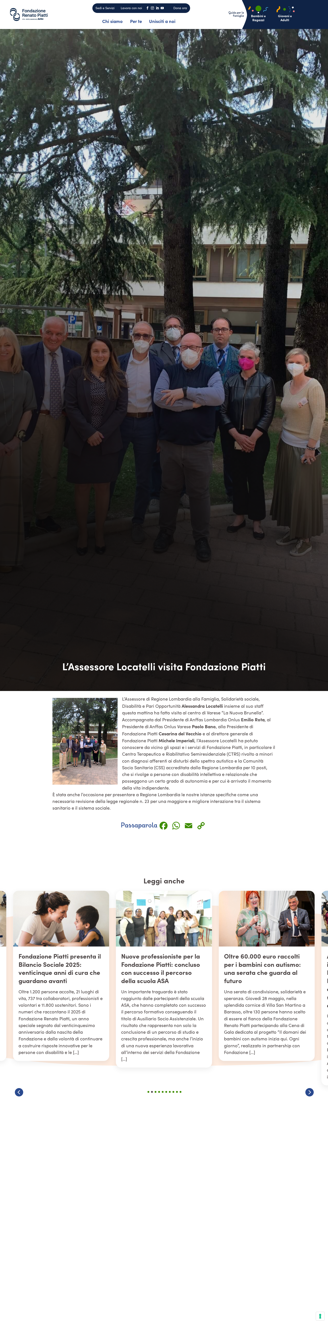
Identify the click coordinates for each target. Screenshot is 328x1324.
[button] (309, 1092)
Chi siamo (112, 21)
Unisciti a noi (162, 21)
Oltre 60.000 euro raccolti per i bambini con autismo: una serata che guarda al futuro (159, 968)
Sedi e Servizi (104, 8)
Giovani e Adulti (285, 18)
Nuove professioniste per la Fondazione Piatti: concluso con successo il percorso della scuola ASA (58, 968)
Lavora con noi (131, 8)
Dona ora (180, 8)
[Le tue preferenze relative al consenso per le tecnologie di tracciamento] (320, 1316)
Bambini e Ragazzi (258, 18)
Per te (136, 21)
